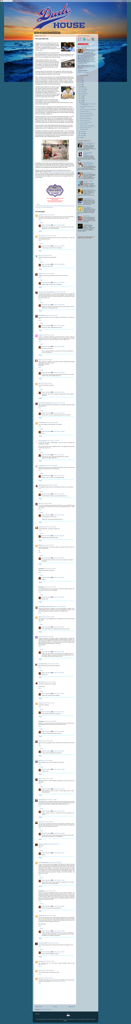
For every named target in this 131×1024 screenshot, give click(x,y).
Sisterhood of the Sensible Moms (46, 292)
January (82, 135)
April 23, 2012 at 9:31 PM (48, 214)
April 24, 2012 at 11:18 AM (53, 440)
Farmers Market (53, 205)
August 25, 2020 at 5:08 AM (48, 970)
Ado (39, 503)
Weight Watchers (49, 207)
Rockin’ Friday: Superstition (86, 118)
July (81, 96)
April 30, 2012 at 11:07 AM (58, 852)
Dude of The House (46, 225)
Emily (39, 740)
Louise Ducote (41, 465)
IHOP (59, 205)
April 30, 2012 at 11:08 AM (58, 906)
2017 (80, 77)
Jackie (39, 821)
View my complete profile (83, 72)
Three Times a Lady (87, 173)
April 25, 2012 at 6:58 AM (50, 682)
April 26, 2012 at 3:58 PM (50, 915)
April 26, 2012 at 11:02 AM (56, 862)
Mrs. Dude (43, 207)
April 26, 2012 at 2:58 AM (51, 799)
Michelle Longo (42, 485)
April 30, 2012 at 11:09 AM (58, 931)
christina (40, 335)
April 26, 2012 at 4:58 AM (47, 821)
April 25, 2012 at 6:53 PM (46, 760)
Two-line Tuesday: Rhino (85, 127)
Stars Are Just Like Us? (85, 116)
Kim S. (39, 636)
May (81, 100)
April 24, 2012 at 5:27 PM (48, 545)
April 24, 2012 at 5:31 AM (59, 292)
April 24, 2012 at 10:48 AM (58, 392)
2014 (80, 82)
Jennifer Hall (41, 915)
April (81, 102)
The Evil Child (86, 216)
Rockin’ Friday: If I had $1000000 (87, 125)
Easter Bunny (47, 205)
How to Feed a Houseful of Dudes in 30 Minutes (89, 144)
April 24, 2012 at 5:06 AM (48, 273)
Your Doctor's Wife (42, 943)
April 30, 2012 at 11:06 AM (58, 811)
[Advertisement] (88, 260)
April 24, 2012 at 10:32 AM (52, 422)
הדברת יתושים (43, 964)
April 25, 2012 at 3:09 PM (58, 731)
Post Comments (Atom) (46, 1009)
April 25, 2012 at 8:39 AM (58, 597)
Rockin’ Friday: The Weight (86, 113)
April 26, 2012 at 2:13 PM (50, 890)
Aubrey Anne (41, 526)
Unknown (40, 214)
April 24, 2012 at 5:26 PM (50, 526)
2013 (80, 84)
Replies (41, 222)
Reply (39, 219)
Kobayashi (62, 205)
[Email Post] (38, 204)
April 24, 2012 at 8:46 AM (46, 359)
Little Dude (67, 205)
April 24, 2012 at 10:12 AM (59, 402)
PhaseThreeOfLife (42, 440)
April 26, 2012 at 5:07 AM (53, 844)
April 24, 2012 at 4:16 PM (58, 494)
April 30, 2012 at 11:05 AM (58, 788)
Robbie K (40, 273)
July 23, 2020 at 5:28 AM (48, 961)
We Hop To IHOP (84, 123)
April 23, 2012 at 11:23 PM (50, 235)
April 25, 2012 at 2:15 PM (46, 740)
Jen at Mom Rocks (42, 663)
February (82, 133)
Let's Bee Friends (84, 129)
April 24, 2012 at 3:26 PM (46, 503)
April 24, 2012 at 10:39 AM (58, 225)
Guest (39, 978)
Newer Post (38, 1006)
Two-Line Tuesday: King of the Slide (88, 109)
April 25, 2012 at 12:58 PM (50, 721)
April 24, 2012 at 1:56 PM (58, 454)
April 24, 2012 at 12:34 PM (51, 465)
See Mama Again (87, 224)
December (82, 87)
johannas (40, 961)
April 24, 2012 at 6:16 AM (51, 315)
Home (36, 32)
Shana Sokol (41, 235)
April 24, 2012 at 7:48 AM (48, 335)
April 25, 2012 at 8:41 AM (58, 672)
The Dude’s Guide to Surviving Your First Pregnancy (88, 104)
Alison (39, 778)
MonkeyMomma (42, 315)
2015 (80, 80)
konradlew (87, 1019)
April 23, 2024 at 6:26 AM (47, 978)
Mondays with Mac (42, 844)
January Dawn (41, 799)
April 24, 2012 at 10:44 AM (58, 304)
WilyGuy (40, 545)
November (82, 89)
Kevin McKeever (42, 422)
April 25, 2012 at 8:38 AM (58, 557)
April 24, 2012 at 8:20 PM (59, 606)
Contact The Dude (55, 32)
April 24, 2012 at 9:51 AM (46, 383)
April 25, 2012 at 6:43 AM (52, 663)
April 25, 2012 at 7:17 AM (48, 703)
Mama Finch (41, 682)
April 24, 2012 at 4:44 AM (45, 255)
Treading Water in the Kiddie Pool (46, 606)
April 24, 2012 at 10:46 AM (58, 325)
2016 (80, 79)
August (82, 95)
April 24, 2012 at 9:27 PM (48, 616)
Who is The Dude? (45, 32)
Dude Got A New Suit (84, 120)
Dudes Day (41, 205)
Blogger (65, 1020)
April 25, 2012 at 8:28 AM (58, 535)
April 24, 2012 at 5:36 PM (50, 568)
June (81, 98)
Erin (39, 383)
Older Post (72, 1006)
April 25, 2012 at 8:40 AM (58, 651)
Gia (39, 255)
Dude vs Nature (86, 206)
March (81, 131)
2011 (80, 137)
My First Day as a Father (88, 189)
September (82, 93)
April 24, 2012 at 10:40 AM (58, 264)
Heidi (39, 359)
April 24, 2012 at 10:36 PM (47, 636)
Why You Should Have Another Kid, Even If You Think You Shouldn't (88, 163)
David (39, 970)
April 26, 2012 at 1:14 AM (47, 778)
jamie (39, 760)
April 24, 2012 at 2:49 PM (51, 485)
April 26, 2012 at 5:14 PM (52, 943)
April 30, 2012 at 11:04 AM (58, 769)
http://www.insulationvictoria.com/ (58, 981)
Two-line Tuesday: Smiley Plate (87, 115)
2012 (80, 86)
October (82, 91)
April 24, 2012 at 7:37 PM (50, 586)
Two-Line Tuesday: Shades (86, 122)
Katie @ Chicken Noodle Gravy (45, 402)
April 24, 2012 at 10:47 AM (58, 372)
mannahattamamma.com (44, 862)
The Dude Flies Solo (84, 111)
